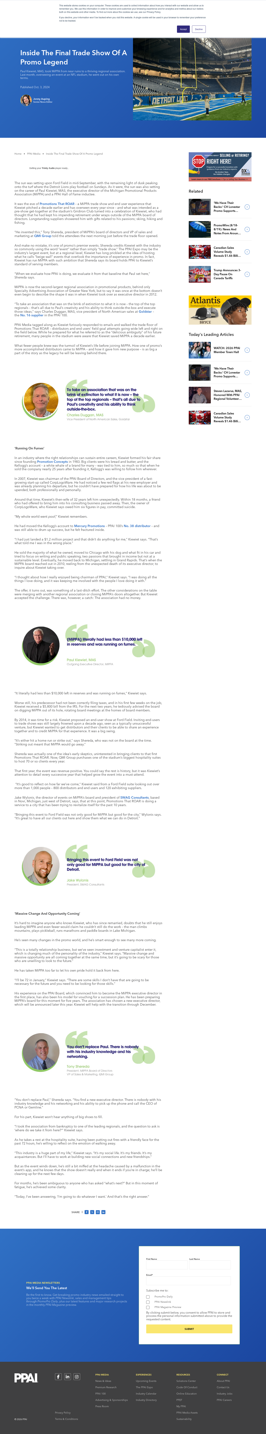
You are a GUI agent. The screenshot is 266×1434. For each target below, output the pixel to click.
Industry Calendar (146, 1393)
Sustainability (184, 1419)
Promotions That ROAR (57, 204)
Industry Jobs (224, 1393)
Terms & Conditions (66, 1419)
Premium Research (106, 1387)
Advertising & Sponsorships (111, 1400)
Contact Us (223, 1387)
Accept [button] (183, 29)
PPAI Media (33, 153)
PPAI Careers (224, 1400)
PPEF (179, 1400)
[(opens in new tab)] (220, 180)
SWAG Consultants (134, 797)
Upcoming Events (146, 1381)
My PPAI (181, 1406)
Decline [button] (199, 29)
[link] (200, 207)
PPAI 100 (100, 1393)
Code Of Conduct (186, 1387)
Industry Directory (146, 1400)
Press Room (102, 1406)
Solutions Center (186, 1381)
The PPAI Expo (144, 1387)
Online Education (186, 1393)
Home (18, 153)
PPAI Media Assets (187, 1412)
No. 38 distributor (137, 526)
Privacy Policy (63, 1412)
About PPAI (223, 1381)
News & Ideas (103, 1381)
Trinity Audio (48, 168)
